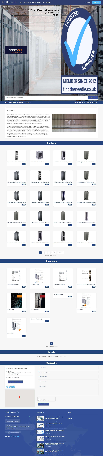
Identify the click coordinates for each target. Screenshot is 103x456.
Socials (27, 102)
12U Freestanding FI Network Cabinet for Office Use (42, 202)
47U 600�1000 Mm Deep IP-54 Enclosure (17, 222)
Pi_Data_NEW (10, 333)
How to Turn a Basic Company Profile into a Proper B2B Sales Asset (54, 424)
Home (21, 2)
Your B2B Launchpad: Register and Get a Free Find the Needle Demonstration (54, 444)
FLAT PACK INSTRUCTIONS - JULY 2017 (86, 284)
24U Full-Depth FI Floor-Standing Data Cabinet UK (41, 222)
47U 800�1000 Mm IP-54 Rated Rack (85, 162)
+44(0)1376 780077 (14, 432)
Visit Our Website (91, 102)
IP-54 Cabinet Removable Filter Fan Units (86, 242)
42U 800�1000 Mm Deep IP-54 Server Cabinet (87, 202)
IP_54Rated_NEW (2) (58, 294)
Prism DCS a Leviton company (44, 10)
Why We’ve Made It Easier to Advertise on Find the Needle (54, 431)
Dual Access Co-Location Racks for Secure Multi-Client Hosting (22, 162)
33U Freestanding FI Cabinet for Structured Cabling (19, 182)
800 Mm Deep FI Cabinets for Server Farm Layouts (19, 242)
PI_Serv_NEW (80, 309)
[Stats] (14, 387)
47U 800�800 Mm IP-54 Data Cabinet (85, 182)
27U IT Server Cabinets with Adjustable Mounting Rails (66, 162)
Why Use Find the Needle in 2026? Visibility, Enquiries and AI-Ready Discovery (54, 417)
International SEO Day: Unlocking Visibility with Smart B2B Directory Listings (54, 451)
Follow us (70, 418)
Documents (20, 102)
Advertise (34, 2)
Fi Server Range (11, 309)
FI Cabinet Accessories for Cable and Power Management (67, 182)
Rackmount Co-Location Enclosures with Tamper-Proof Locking (68, 242)
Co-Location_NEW (35, 284)
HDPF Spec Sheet (35, 309)
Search (92, 97)
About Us (39, 2)
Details (24, 164)
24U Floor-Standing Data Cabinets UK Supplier (41, 242)
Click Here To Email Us (14, 382)
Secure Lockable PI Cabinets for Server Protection (42, 162)
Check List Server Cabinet (13, 284)
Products (12, 102)
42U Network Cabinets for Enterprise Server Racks (65, 202)
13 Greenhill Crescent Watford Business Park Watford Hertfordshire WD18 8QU (19, 373)
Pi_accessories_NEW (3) (36, 319)
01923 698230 (53, 13)
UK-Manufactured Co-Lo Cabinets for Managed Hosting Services (45, 182)
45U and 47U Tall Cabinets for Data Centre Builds (88, 222)
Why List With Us (27, 2)
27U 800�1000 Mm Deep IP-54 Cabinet (62, 222)
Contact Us (48, 2)
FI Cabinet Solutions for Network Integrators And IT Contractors (21, 202)
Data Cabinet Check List (59, 284)
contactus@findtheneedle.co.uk (12, 421)
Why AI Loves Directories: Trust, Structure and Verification (54, 437)
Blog (43, 2)
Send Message (42, 404)
